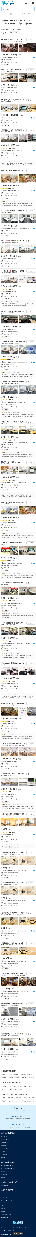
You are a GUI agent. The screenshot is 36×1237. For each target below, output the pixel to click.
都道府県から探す (5, 1145)
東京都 (7, 1065)
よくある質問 (4, 1154)
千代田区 (13, 1065)
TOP (2, 1065)
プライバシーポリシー (6, 1214)
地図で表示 (19, 1233)
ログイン (27, 3)
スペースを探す (4, 1136)
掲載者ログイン (4, 1171)
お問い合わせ (4, 1206)
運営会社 (3, 1208)
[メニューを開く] (33, 3)
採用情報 (3, 1211)
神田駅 (19, 1065)
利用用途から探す (5, 1142)
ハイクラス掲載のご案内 (6, 1168)
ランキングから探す (5, 1148)
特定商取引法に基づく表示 (7, 1217)
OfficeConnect (4, 1185)
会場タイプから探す (5, 1139)
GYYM (2, 1193)
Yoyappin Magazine (5, 1201)
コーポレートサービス (6, 1151)
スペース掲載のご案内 (6, 1165)
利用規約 (3, 1157)
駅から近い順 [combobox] (13, 33)
